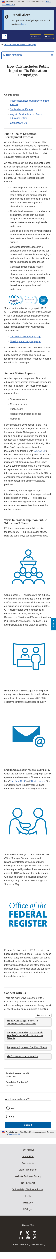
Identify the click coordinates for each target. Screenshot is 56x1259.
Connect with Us (18, 123)
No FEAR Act (28, 1183)
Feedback (53, 624)
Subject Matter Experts (21, 109)
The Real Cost (17, 781)
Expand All (44, 1015)
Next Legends (38, 781)
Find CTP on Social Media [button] (22, 1056)
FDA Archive (28, 1150)
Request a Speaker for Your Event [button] (27, 1047)
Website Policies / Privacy (28, 1176)
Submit (28, 1124)
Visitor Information (28, 1170)
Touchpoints (13, 1134)
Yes (12, 1108)
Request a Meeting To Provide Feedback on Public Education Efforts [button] (25, 1035)
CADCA (38, 451)
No (12, 1116)
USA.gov (28, 1209)
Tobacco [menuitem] (9, 1085)
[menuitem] (28, 1075)
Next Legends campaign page (25, 341)
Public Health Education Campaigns (20, 44)
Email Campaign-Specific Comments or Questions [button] (22, 1022)
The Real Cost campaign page (25, 336)
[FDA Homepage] (4, 36)
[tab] (27, 1022)
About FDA (28, 1156)
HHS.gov (28, 1202)
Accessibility (28, 1163)
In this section (12, 55)
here (23, 24)
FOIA (28, 1196)
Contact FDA (28, 1225)
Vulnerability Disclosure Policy (27, 1189)
